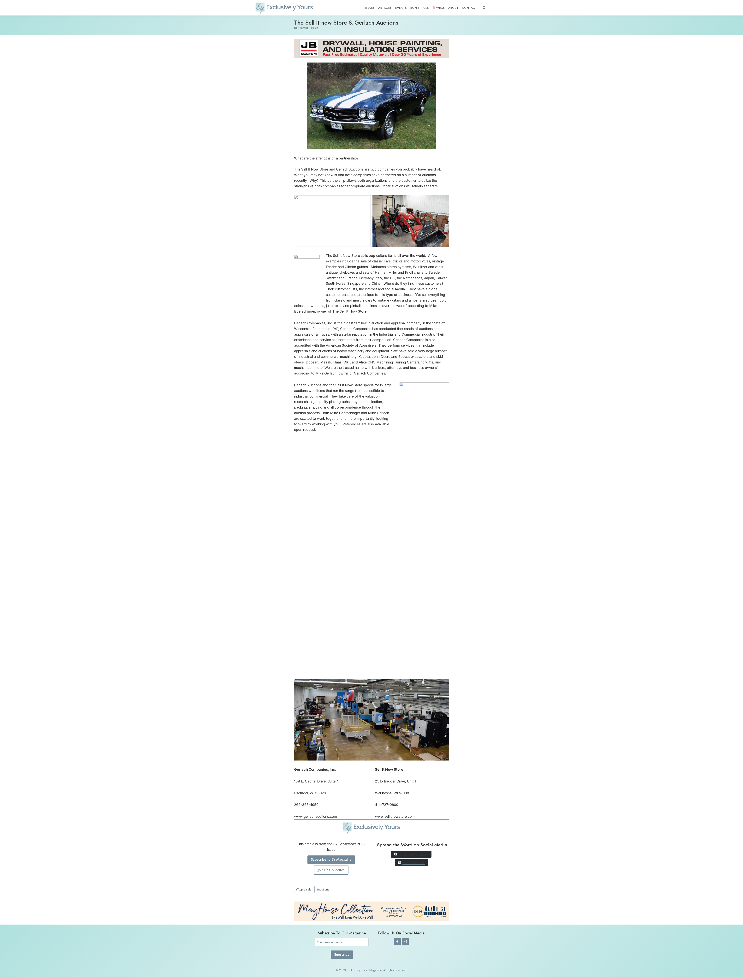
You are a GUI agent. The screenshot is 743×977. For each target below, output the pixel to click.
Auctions (322, 889)
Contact (469, 8)
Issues (370, 8)
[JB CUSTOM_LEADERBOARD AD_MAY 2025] (371, 48)
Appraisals (303, 889)
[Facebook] (397, 941)
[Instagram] (405, 941)
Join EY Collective (331, 869)
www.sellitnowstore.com (395, 816)
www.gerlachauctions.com (315, 816)
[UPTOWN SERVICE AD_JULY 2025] (424, 385)
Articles (385, 8)
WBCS (440, 8)
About (453, 8)
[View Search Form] (484, 7)
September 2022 (306, 28)
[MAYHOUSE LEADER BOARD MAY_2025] (371, 911)
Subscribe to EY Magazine (331, 859)
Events (401, 8)
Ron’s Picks (419, 8)
